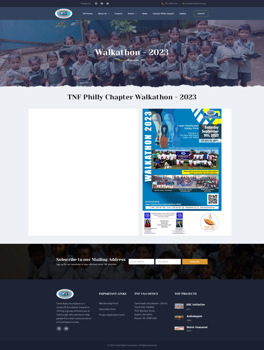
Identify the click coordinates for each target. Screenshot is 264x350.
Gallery (183, 13)
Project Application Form (112, 314)
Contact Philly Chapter (163, 13)
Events (131, 13)
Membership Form (108, 303)
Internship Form (107, 309)
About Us (102, 13)
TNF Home (87, 13)
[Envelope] (107, 3)
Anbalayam (194, 316)
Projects (118, 13)
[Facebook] (96, 3)
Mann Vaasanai (197, 327)
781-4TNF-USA (149, 318)
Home (122, 60)
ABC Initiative (195, 304)
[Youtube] (102, 3)
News (144, 13)
